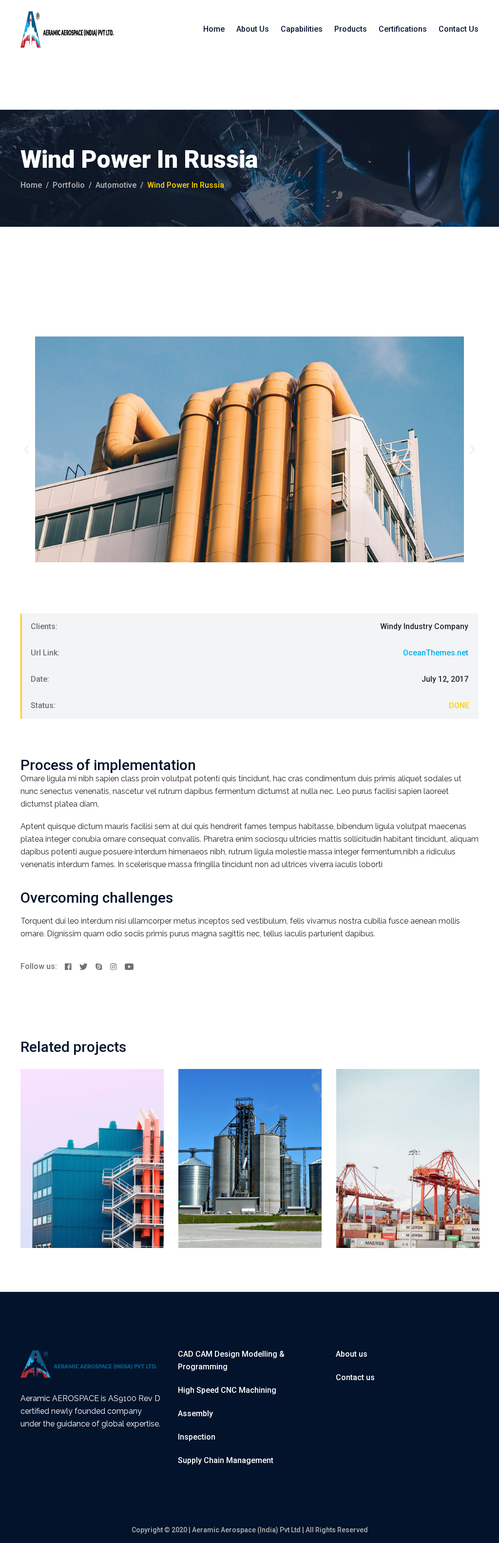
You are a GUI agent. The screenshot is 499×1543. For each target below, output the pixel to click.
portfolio (69, 185)
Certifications (403, 29)
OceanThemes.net (435, 652)
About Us (252, 29)
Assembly (195, 1413)
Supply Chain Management (225, 1460)
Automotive (116, 185)
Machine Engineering (247, 1138)
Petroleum (242, 1124)
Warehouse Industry (87, 1138)
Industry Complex (396, 1138)
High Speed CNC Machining (227, 1390)
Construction (55, 1124)
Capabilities (302, 29)
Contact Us (459, 29)
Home (214, 29)
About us (351, 1354)
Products (350, 29)
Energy (408, 1124)
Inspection (196, 1437)
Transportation (105, 1124)
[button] (26, 449)
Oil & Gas (206, 1124)
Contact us (355, 1377)
